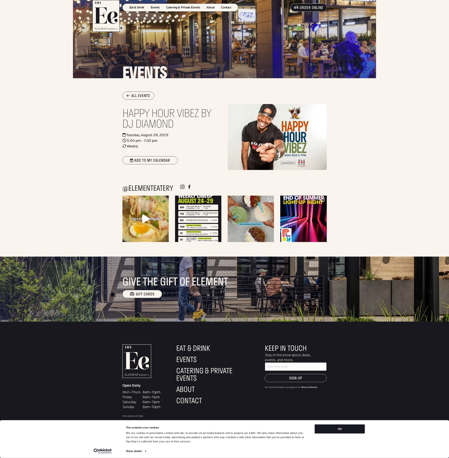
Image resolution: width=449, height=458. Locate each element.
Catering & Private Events (183, 7)
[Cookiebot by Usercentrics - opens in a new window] (102, 451)
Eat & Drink (136, 7)
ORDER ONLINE (311, 7)
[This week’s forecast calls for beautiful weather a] (198, 219)
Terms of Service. (309, 387)
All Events (140, 95)
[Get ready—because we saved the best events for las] (303, 219)
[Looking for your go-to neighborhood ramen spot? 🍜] (145, 219)
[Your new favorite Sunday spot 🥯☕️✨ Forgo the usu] (251, 219)
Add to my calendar (151, 160)
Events (155, 7)
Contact (226, 7)
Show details (134, 451)
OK (340, 428)
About (210, 7)
